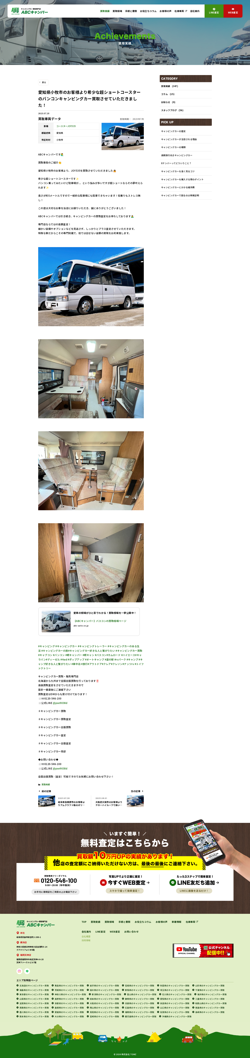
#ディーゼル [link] (53, 659)
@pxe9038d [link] (60, 703)
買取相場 (117, 11)
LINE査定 (214, 12)
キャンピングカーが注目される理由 (179, 139)
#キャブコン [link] (45, 655)
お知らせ (165, 102)
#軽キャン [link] (88, 655)
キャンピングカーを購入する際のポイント (182, 179)
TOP (84, 921)
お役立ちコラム (148, 11)
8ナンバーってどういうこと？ (176, 163)
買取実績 (105, 11)
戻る (44, 82)
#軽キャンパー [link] (73, 655)
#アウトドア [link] (95, 664)
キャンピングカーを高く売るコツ (178, 171)
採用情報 (86, 940)
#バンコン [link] (59, 655)
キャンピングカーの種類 (173, 147)
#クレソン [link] (117, 664)
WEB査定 (233, 12)
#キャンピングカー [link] (66, 646)
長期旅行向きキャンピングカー (176, 155)
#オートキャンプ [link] (94, 659)
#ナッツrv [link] (128, 664)
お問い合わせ (131, 931)
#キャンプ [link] (132, 659)
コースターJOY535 (66, 126)
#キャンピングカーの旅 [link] (54, 650)
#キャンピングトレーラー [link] (92, 646)
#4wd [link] (63, 659)
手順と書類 (131, 11)
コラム (164, 94)
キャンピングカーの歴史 (173, 131)
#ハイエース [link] (128, 655)
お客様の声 (165, 11)
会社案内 (195, 11)
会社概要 (86, 936)
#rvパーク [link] (120, 659)
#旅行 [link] (84, 664)
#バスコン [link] (100, 655)
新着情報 (176, 921)
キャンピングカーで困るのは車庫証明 (180, 195)
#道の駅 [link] (109, 659)
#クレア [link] (106, 664)
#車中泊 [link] (76, 664)
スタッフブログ (169, 110)
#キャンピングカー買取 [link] (129, 650)
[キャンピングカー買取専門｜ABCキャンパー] (29, 11)
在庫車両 (179, 11)
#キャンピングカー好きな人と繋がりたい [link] (91, 650)
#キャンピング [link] (46, 646)
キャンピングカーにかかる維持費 (178, 187)
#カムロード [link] (113, 655)
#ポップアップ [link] (76, 659)
